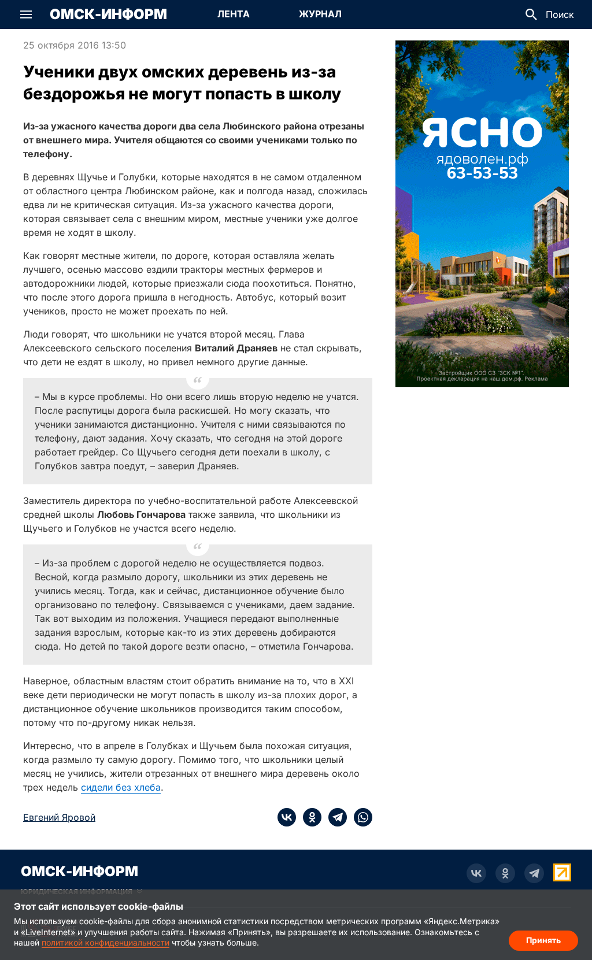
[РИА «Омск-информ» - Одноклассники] (505, 873)
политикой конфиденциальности (105, 942)
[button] (26, 14)
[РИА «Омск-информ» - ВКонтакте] (476, 873)
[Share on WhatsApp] (359, 817)
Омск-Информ (108, 14)
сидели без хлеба (121, 787)
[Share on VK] (287, 817)
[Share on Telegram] (334, 817)
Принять (543, 940)
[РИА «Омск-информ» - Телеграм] (534, 873)
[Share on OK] (308, 817)
